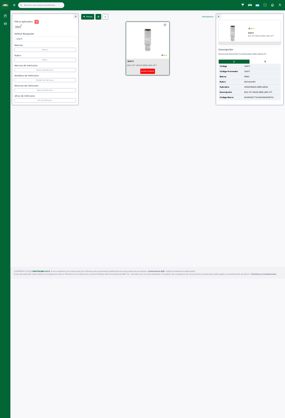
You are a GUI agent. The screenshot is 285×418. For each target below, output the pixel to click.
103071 (18, 27)
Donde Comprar (147, 71)
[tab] (234, 61)
